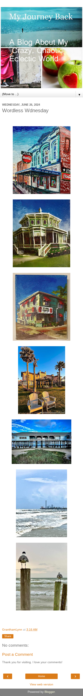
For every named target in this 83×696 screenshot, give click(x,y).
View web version (41, 684)
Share (7, 636)
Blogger (49, 691)
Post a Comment (17, 654)
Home (41, 676)
